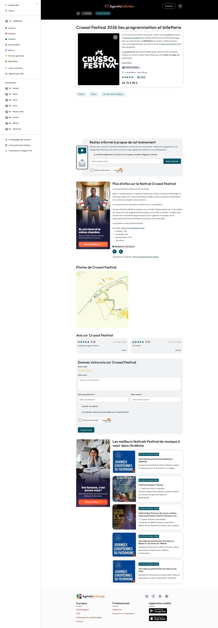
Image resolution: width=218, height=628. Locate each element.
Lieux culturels (13, 68)
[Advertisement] (129, 117)
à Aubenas (156, 460)
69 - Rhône (14, 123)
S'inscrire (169, 6)
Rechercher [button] (12, 5)
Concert (12, 28)
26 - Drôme (14, 88)
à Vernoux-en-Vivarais (158, 516)
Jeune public (14, 44)
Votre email (136, 394)
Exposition (13, 61)
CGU (78, 613)
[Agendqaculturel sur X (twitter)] (147, 596)
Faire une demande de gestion (146, 257)
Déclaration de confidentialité (89, 617)
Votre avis (82, 375)
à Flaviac (151, 484)
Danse (11, 50)
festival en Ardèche (133, 38)
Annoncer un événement (123, 613)
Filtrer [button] (9, 10)
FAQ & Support (82, 609)
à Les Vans (158, 570)
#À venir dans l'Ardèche (113, 94)
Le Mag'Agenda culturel (18, 139)
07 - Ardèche (15, 21)
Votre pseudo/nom (86, 394)
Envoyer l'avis (86, 430)
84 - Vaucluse (15, 129)
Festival (11, 39)
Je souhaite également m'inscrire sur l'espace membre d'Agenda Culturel (125, 154)
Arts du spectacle (16, 56)
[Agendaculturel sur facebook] (153, 596)
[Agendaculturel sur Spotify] (167, 596)
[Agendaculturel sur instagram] (160, 596)
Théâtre (12, 33)
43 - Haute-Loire (16, 111)
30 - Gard (13, 94)
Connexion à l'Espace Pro (18, 150)
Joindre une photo (90, 406)
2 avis (142, 77)
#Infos (81, 94)
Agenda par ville (14, 73)
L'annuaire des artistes (17, 145)
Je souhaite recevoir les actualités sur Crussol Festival (105, 412)
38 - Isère (13, 100)
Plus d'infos (126, 63)
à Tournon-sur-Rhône (156, 542)
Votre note (82, 366)
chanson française (168, 44)
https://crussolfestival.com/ (133, 228)
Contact (79, 621)
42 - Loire (13, 105)
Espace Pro (117, 609)
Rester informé (172, 161)
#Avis (94, 94)
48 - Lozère (14, 117)
